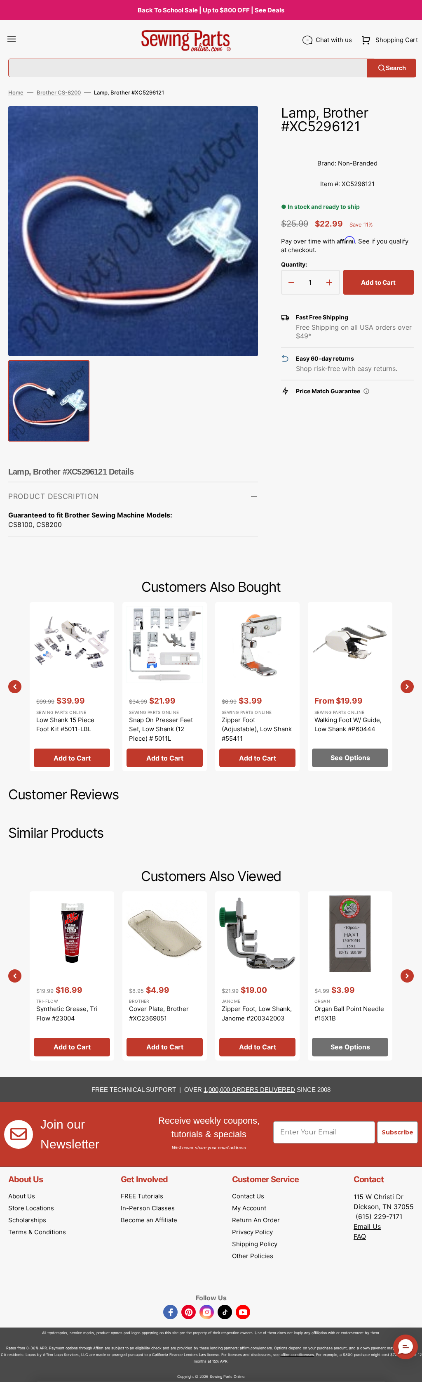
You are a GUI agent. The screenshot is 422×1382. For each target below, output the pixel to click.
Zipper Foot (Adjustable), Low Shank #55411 (257, 729)
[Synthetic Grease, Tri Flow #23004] (72, 976)
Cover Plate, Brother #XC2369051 (159, 1013)
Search (396, 67)
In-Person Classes (148, 1208)
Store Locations (31, 1208)
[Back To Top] (409, 1369)
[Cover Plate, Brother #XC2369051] (164, 976)
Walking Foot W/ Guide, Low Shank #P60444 (348, 724)
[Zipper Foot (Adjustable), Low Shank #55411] (257, 686)
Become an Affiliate (149, 1220)
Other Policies (252, 1256)
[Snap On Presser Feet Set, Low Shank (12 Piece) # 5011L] (164, 686)
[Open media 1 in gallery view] (239, 124)
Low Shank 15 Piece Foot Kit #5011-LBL (65, 724)
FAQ (360, 1236)
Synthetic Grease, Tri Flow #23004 (67, 1013)
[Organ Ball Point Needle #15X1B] (350, 976)
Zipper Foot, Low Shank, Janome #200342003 (257, 1013)
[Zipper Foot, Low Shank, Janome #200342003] (257, 976)
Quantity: (294, 264)
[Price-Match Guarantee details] (366, 391)
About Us (21, 1196)
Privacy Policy (252, 1232)
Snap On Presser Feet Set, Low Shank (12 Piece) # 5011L (161, 729)
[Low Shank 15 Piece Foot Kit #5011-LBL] (72, 686)
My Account (249, 1208)
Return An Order (256, 1220)
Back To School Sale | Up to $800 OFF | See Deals (211, 10)
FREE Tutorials (142, 1196)
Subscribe (397, 1132)
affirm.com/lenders (256, 1348)
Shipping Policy (254, 1244)
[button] (11, 40)
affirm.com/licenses (297, 1354)
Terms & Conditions (37, 1232)
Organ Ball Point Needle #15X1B (349, 1013)
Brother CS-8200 (59, 92)
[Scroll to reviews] (347, 145)
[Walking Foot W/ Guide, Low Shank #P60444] (350, 686)
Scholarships (27, 1220)
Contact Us (248, 1196)
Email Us (367, 1226)
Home (15, 92)
